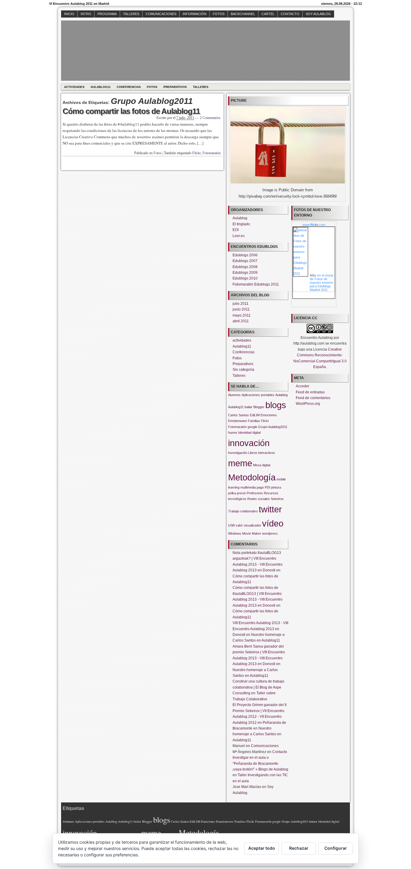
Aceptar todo (261, 848)
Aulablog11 (101, 87)
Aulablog (240, 218)
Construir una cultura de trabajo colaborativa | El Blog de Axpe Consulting (258, 687)
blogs (275, 405)
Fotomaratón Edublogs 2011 (256, 284)
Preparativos (175, 87)
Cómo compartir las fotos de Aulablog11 (131, 111)
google (252, 427)
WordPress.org (308, 404)
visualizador (252, 525)
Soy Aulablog (318, 14)
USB (231, 525)
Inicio (69, 14)
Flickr (196, 153)
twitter (270, 509)
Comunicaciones (161, 14)
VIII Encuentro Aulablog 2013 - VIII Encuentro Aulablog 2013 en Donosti (260, 629)
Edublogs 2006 (245, 255)
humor (232, 432)
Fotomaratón (211, 153)
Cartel (267, 14)
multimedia (248, 487)
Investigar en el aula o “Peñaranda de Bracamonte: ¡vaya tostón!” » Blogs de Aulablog (260, 763)
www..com (313, 225)
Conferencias (129, 87)
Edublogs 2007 (245, 261)
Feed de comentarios (313, 398)
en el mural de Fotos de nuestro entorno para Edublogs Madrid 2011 (321, 283)
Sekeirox (277, 499)
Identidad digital (249, 432)
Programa (107, 14)
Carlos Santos (238, 415)
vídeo (272, 523)
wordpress (270, 533)
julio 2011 (241, 304)
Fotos (218, 14)
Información (194, 14)
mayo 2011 (242, 315)
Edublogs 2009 (245, 272)
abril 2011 (241, 321)
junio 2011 (241, 309)
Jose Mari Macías (247, 787)
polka (232, 493)
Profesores (255, 493)
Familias (254, 421)
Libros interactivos (261, 453)
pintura (276, 487)
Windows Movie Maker (244, 533)
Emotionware (237, 421)
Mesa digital (261, 465)
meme (240, 463)
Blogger (258, 407)
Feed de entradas (310, 392)
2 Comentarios (210, 118)
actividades (74, 87)
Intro (86, 14)
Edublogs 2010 (245, 278)
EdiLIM (255, 415)
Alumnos (234, 395)
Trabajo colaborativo (243, 511)
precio (241, 493)
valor (239, 525)
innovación (249, 443)
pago (260, 487)
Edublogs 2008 (245, 267)
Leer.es (239, 236)
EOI (236, 230)
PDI (267, 487)
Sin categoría (243, 369)
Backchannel (243, 14)
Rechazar (298, 848)
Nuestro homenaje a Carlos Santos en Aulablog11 (257, 734)
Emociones (269, 415)
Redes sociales (258, 499)
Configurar (335, 848)
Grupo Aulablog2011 (272, 427)
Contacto (290, 14)
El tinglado (241, 224)
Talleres (131, 14)
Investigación (237, 453)
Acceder (302, 386)
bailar (248, 407)
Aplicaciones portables (258, 395)
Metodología (252, 477)
